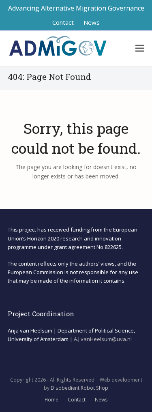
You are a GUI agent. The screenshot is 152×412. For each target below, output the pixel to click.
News (101, 399)
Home (51, 399)
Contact (77, 399)
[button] (139, 48)
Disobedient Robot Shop (79, 387)
